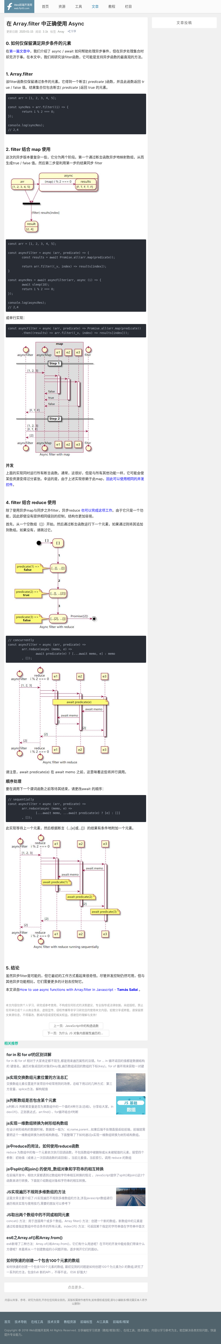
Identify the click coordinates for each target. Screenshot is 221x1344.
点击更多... (76, 1287)
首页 (45, 6)
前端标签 (86, 1321)
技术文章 (53, 1321)
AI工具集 (103, 1321)
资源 (61, 6)
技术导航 (21, 1321)
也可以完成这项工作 (96, 510)
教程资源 (70, 1321)
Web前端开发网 (39, 1330)
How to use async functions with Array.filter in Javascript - (79, 989)
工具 (78, 6)
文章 (95, 6)
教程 (111, 6)
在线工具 (37, 1321)
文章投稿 (184, 23)
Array (61, 31)
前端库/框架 (121, 1321)
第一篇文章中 (19, 51)
